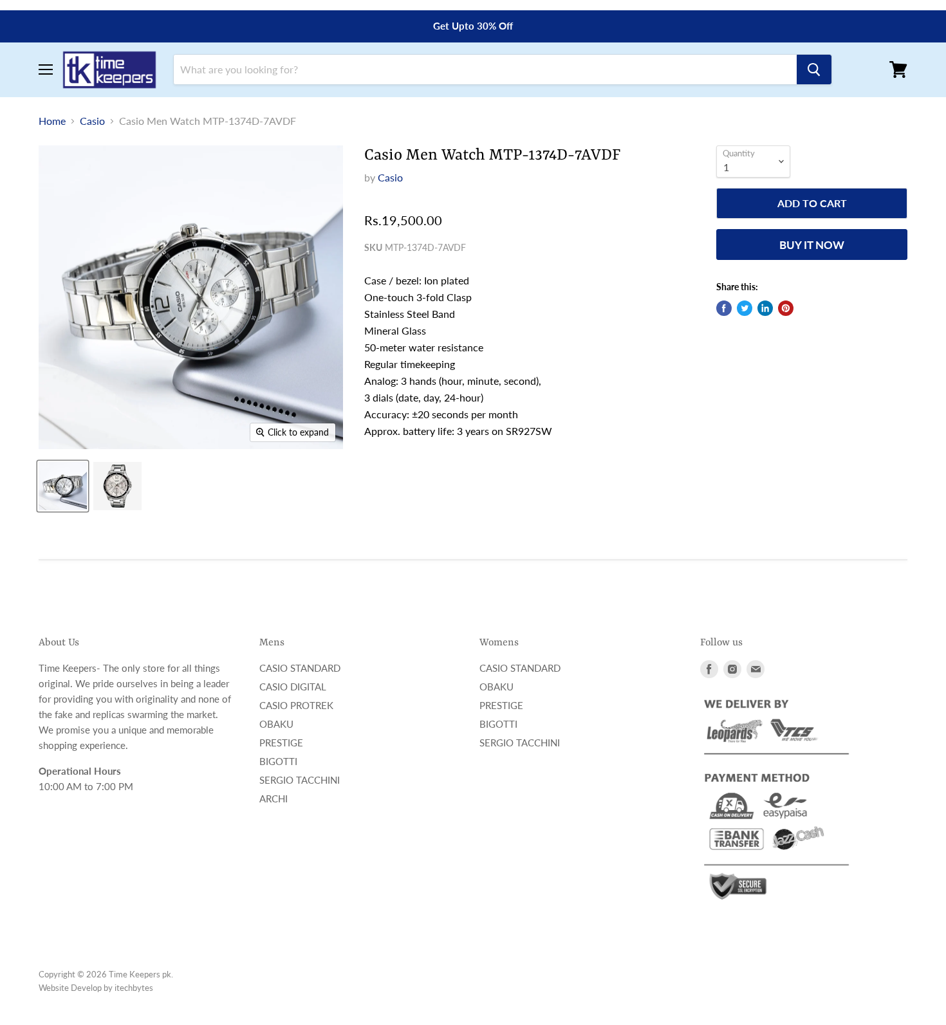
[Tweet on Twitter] (744, 308)
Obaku (276, 724)
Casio (92, 121)
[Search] (814, 69)
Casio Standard (299, 668)
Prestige (281, 742)
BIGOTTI (278, 761)
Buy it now (811, 245)
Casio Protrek (296, 705)
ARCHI (273, 798)
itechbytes (134, 988)
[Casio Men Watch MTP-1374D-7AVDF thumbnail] (62, 486)
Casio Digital (292, 686)
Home (52, 121)
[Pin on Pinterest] (785, 308)
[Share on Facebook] (724, 308)
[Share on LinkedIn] (765, 308)
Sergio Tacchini (299, 780)
